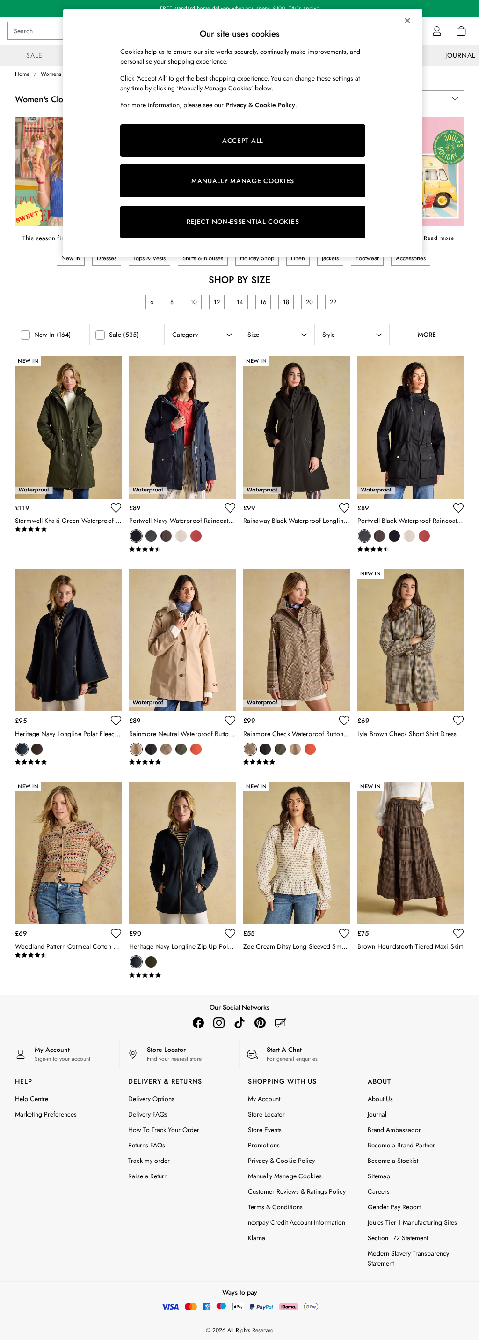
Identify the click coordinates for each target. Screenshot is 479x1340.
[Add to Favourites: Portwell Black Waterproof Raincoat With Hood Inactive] (458, 508)
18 (286, 302)
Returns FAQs (146, 1145)
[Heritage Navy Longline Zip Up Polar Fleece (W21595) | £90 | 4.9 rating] (182, 975)
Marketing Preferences (46, 1114)
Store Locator (266, 1114)
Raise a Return (147, 1176)
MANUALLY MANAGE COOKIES (242, 181)
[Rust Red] (196, 536)
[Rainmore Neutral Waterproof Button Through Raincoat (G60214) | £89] (182, 640)
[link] (437, 31)
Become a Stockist (393, 1160)
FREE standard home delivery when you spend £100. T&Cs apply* (239, 8)
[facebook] (198, 1022)
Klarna (256, 1238)
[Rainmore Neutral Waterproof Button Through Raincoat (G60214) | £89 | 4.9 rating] (182, 762)
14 (240, 302)
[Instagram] (219, 1022)
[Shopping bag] (461, 31)
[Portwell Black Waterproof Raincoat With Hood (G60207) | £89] (410, 427)
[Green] (151, 962)
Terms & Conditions (275, 1207)
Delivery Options (151, 1098)
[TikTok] (239, 1022)
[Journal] (280, 1022)
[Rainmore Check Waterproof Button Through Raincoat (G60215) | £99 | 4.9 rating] (296, 762)
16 (263, 302)
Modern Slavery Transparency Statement (408, 1258)
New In (70, 257)
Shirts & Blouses (202, 257)
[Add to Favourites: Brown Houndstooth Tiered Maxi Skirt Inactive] (458, 933)
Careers (379, 1191)
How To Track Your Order (163, 1129)
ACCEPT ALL (242, 140)
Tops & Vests (149, 257)
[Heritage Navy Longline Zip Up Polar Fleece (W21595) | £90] (182, 853)
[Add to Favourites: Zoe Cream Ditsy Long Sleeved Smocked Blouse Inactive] (344, 933)
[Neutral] (181, 536)
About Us (380, 1098)
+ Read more (436, 236)
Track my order (149, 1160)
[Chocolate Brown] (166, 536)
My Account (264, 1098)
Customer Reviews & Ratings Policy (297, 1191)
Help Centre (31, 1098)
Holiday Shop (257, 257)
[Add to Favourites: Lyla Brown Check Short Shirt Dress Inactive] (458, 720)
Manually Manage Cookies (285, 1176)
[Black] (151, 536)
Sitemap (379, 1176)
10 (193, 302)
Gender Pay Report (394, 1207)
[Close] (407, 20)
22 (333, 302)
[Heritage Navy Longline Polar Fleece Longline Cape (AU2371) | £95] (68, 640)
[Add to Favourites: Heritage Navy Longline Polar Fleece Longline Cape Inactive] (116, 720)
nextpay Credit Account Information (296, 1222)
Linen (298, 257)
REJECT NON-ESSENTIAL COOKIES (243, 221)
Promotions (264, 1145)
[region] (242, 133)
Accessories (411, 257)
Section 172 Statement (398, 1238)
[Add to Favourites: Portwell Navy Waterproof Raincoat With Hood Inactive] (230, 508)
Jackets (330, 257)
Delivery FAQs (147, 1114)
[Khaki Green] (181, 749)
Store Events (265, 1129)
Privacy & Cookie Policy (281, 1160)
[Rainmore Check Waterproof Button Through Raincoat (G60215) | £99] (296, 640)
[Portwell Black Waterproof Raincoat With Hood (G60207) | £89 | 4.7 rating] (410, 549)
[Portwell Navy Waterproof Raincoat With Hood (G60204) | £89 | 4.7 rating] (182, 549)
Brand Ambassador (394, 1129)
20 (309, 302)
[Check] (166, 749)
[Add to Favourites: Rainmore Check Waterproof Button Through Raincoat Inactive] (344, 720)
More (427, 334)
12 (217, 302)
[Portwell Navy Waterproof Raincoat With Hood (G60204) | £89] (182, 427)
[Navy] (136, 536)
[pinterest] (260, 1022)
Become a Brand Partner (401, 1145)
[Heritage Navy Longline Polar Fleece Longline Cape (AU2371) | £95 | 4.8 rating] (68, 762)
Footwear (367, 257)
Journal (377, 1114)
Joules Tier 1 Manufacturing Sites (412, 1222)
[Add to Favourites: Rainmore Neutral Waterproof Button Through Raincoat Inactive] (230, 720)
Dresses (106, 257)
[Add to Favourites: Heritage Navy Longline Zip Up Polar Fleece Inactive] (230, 933)
